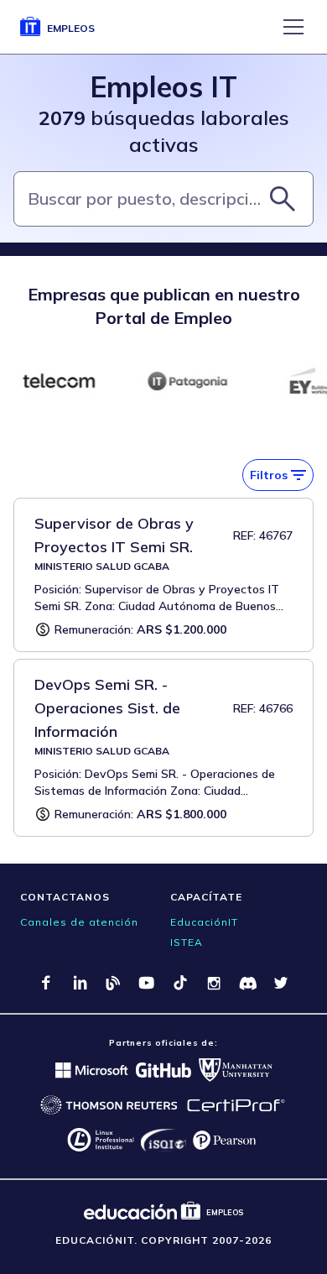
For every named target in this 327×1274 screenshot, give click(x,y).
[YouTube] (147, 983)
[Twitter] (281, 983)
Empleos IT (163, 87)
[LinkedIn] (80, 983)
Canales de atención (79, 922)
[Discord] (247, 983)
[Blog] (113, 983)
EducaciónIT (204, 922)
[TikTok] (180, 983)
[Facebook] (46, 983)
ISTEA (186, 942)
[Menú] (293, 26)
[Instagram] (214, 983)
